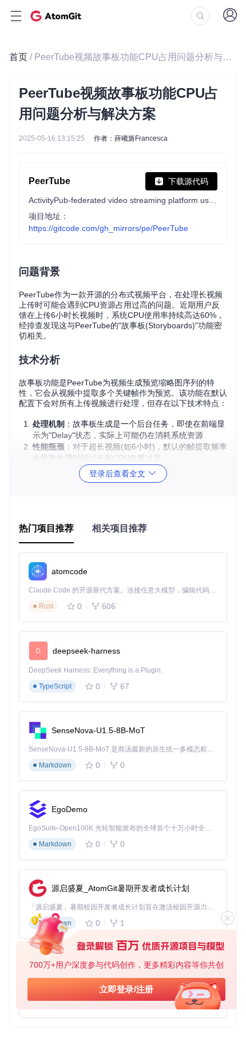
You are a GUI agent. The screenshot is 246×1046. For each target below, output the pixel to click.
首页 (18, 57)
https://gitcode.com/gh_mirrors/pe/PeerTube (108, 228)
